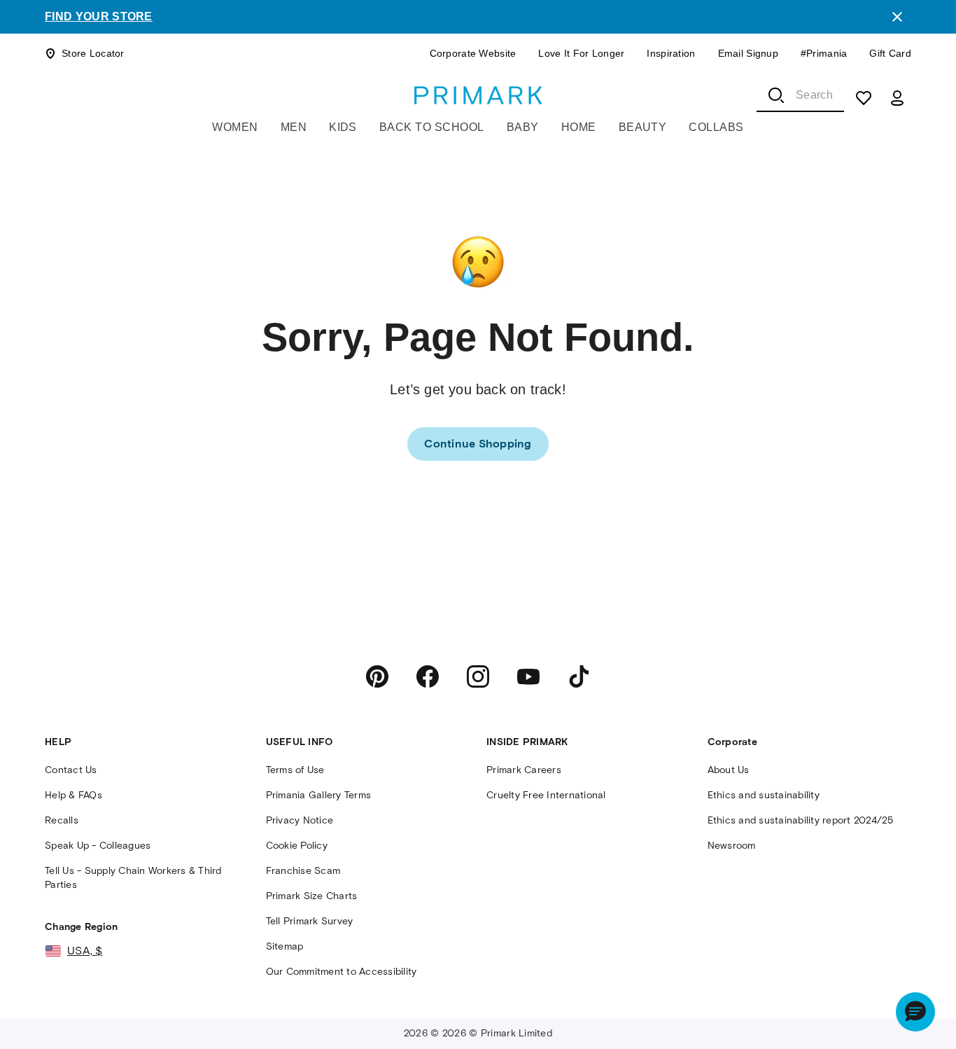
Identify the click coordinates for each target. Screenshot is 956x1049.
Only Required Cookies (634, 985)
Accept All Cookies (826, 985)
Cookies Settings (724, 1025)
